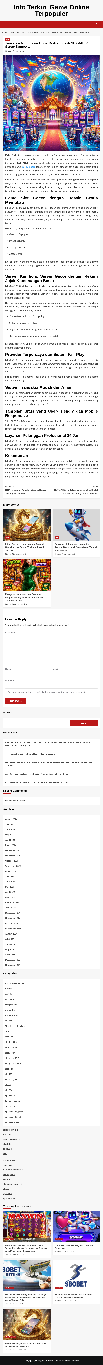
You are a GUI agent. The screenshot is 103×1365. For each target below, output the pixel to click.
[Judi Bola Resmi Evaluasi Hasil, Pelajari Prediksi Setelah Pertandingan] (76, 1275)
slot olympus (9, 1174)
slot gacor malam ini (12, 1184)
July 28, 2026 (68, 1251)
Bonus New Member (14, 983)
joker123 (7, 1148)
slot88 (8, 1085)
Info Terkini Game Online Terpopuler (51, 10)
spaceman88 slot (13, 1117)
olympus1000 (11, 1015)
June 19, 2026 (19, 554)
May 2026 (9, 834)
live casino (10, 999)
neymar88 (10, 1010)
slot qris (9, 1069)
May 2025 (9, 887)
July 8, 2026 (68, 1300)
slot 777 (9, 1036)
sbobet (8, 1020)
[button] (6, 24)
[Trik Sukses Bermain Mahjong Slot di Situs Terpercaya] (76, 1226)
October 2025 (12, 861)
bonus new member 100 (14, 1169)
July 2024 (9, 939)
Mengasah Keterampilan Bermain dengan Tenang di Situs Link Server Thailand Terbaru (24, 597)
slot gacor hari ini (13, 1063)
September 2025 (13, 866)
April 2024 (10, 954)
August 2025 (11, 871)
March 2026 (10, 845)
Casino (8, 988)
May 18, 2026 (68, 554)
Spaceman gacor (13, 1101)
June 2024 (10, 944)
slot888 (8, 1090)
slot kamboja (28, 166)
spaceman (7, 1165)
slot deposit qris (10, 1129)
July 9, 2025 (19, 51)
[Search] (96, 24)
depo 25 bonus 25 (11, 1139)
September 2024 (13, 928)
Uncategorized (12, 1122)
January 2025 (11, 907)
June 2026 (10, 829)
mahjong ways (9, 1160)
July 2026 (9, 824)
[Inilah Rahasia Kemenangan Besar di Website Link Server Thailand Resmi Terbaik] (27, 525)
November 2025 (12, 855)
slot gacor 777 (12, 1058)
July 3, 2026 (18, 1349)
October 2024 (12, 923)
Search (7, 712)
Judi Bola (9, 994)
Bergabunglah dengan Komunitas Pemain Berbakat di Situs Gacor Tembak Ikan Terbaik (76, 547)
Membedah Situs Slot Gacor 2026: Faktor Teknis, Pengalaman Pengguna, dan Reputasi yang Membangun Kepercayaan (47, 744)
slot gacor (10, 1053)
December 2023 (12, 960)
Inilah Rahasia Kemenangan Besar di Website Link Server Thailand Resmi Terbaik (24, 547)
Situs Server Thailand (15, 1026)
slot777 (8, 1074)
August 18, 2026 (19, 1254)
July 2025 (9, 876)
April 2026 (10, 840)
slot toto (7, 1144)
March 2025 (10, 897)
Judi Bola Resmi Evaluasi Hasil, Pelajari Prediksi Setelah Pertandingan (37, 774)
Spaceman (10, 1095)
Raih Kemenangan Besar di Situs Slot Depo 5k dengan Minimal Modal (37, 782)
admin (10, 51)
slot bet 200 (11, 1042)
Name (8, 668)
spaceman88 (9, 1198)
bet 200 (6, 1134)
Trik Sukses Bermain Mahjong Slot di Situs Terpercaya (30, 754)
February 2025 (12, 902)
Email (56, 668)
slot (5, 1153)
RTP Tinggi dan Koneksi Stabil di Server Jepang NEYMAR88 (25, 490)
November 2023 (12, 965)
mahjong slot (11, 1004)
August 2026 (11, 819)
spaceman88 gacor (14, 1111)
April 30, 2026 (18, 604)
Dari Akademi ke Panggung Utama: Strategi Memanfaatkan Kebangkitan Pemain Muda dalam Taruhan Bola (48, 764)
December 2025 (12, 850)
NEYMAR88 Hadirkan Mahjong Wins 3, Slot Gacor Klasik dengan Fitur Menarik (76, 490)
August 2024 (11, 934)
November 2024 (12, 918)
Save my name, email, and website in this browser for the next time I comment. (47, 692)
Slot (7, 39)
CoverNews (60, 1360)
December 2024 (12, 913)
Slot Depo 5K (11, 1047)
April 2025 (10, 892)
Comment (10, 632)
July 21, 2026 (18, 1303)
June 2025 (10, 881)
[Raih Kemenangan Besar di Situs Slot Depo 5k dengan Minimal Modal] (27, 1324)
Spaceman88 (11, 1106)
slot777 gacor (11, 1079)
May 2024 (9, 949)
